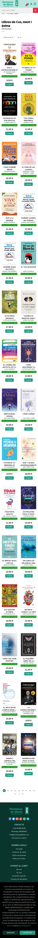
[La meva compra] (27, 4)
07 (26, 791)
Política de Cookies (19, 859)
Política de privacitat (19, 855)
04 (15, 791)
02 (8, 791)
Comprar (9, 84)
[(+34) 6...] (24, 818)
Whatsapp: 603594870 (19, 832)
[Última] (22, 794)
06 (23, 791)
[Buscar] (35, 10)
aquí (8, 925)
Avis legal (19, 849)
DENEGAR (10, 933)
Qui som (19, 869)
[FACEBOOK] (10, 818)
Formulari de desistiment (19, 879)
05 (19, 791)
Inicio (3, 14)
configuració (26, 925)
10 (15, 794)
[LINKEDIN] (28, 818)
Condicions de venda (19, 852)
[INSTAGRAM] (20, 818)
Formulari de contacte (19, 838)
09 (34, 791)
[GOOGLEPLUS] (17, 818)
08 (30, 791)
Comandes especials (19, 876)
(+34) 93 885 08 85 (19, 828)
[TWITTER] (13, 818)
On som (19, 873)
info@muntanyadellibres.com (19, 835)
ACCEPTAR (27, 933)
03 (11, 791)
